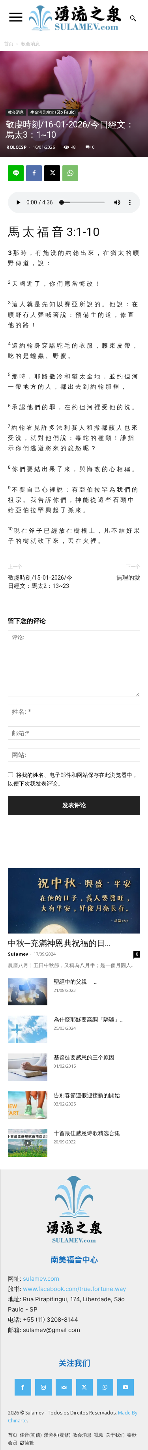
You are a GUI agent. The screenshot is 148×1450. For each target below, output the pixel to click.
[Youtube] (125, 1387)
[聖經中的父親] (27, 991)
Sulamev (18, 954)
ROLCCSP (16, 147)
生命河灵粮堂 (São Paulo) (52, 112)
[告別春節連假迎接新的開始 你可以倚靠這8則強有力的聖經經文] (27, 1105)
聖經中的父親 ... (75, 982)
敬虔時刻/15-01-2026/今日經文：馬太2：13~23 (40, 581)
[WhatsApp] (70, 173)
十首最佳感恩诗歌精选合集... (89, 1133)
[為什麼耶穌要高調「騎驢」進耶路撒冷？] (27, 1029)
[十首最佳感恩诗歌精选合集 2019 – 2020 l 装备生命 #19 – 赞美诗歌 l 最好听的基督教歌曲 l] (27, 1143)
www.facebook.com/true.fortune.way (74, 1289)
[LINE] (16, 173)
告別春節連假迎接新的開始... (89, 1095)
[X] (52, 173)
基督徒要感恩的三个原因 (84, 1057)
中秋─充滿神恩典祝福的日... (59, 943)
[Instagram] (43, 1387)
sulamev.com (41, 1278)
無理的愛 (128, 577)
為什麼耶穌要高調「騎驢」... (89, 1019)
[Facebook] (34, 173)
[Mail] (64, 1387)
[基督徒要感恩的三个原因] (27, 1067)
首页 (8, 43)
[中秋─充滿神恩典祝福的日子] (74, 900)
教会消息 (30, 43)
